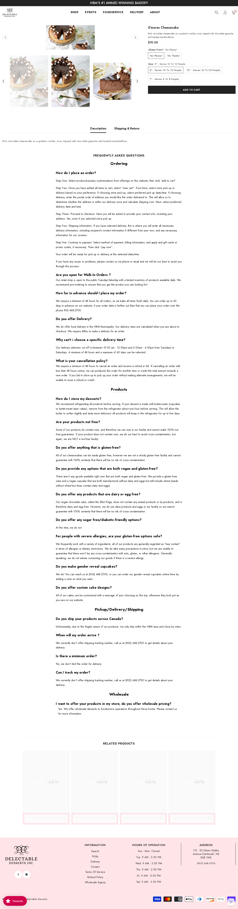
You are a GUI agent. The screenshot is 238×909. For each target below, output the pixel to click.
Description (98, 128)
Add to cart (191, 89)
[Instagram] (26, 874)
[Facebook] (18, 874)
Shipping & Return (126, 128)
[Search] (217, 12)
